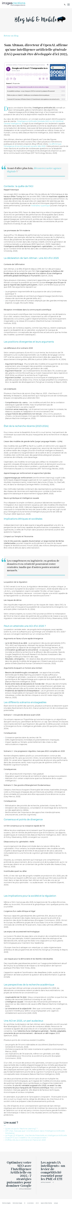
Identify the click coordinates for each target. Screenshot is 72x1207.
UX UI (37, 1203)
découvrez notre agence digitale (34, 170)
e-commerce (30, 1203)
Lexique (56, 1203)
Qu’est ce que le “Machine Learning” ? (21, 1129)
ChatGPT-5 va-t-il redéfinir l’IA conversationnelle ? (26, 1138)
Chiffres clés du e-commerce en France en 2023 (25, 1140)
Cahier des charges (17, 1203)
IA (24, 1203)
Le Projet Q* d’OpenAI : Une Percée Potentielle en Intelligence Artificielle (36, 1135)
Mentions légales (6, 1203)
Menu (68, 4)
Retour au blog (11, 35)
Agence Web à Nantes (46, 1203)
